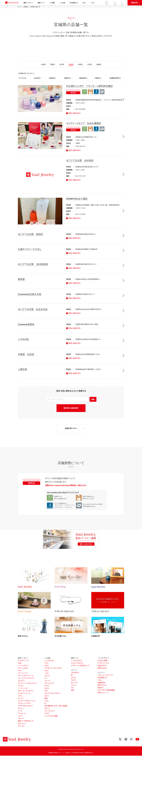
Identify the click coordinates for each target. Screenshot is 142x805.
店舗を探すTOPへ (71, 428)
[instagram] (126, 739)
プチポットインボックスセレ (53, 668)
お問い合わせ (102, 668)
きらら (46, 666)
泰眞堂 (21, 279)
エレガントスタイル (77, 663)
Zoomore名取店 (26, 324)
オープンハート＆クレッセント (27, 683)
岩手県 (61, 64)
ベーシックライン (23, 666)
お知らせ (100, 688)
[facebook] (131, 739)
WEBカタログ (102, 666)
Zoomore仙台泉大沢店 (29, 294)
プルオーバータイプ (24, 703)
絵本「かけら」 (23, 636)
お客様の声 (95, 636)
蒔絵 (46, 698)
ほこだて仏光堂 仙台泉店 (80, 160)
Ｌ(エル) (73, 678)
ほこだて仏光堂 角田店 (30, 234)
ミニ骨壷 (52, 2)
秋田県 (80, 64)
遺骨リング (41, 2)
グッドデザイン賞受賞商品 (106, 690)
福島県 (99, 64)
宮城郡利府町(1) (115, 78)
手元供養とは (74, 2)
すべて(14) (22, 78)
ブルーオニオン (49, 711)
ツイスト (20, 686)
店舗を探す (134, 2)
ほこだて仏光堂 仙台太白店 (33, 309)
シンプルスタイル (76, 660)
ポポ (45, 691)
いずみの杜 (23, 339)
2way (19, 663)
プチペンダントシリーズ (25, 676)
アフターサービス (103, 663)
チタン (20, 671)
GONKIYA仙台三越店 (77, 198)
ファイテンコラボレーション (27, 701)
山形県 (89, 64)
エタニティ (21, 681)
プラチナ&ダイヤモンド (25, 706)
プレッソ (73, 685)
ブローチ (21, 718)
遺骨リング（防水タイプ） (26, 721)
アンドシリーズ (22, 673)
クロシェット (22, 723)
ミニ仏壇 (62, 2)
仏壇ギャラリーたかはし (29, 249)
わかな (46, 688)
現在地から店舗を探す (71, 408)
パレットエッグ (49, 683)
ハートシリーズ (23, 688)
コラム (93, 2)
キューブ (20, 698)
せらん (46, 671)
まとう (46, 696)
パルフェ (47, 676)
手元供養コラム (60, 636)
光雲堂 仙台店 (26, 354)
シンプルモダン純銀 (50, 716)
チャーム (20, 708)
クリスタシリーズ (23, 660)
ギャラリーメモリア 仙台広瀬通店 (83, 123)
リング (20, 716)
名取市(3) (52, 78)
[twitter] (120, 739)
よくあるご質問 (102, 660)
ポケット (47, 708)
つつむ (46, 673)
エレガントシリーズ (24, 693)
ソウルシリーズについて (100, 611)
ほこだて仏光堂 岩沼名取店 (33, 264)
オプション (21, 726)
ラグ (72, 688)
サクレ (46, 663)
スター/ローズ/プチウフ (25, 691)
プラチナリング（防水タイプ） (80, 666)
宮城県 (71, 64)
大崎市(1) (97, 78)
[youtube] (137, 739)
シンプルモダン (49, 660)
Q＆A (84, 2)
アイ (45, 678)
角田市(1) (67, 78)
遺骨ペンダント (28, 2)
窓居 (72, 690)
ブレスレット (22, 713)
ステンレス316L (23, 668)
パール (20, 711)
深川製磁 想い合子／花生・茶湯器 (55, 706)
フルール (47, 681)
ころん (46, 701)
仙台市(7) (37, 78)
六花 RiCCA (75, 672)
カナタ (46, 686)
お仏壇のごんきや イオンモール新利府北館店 (89, 86)
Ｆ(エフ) (73, 680)
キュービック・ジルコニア (26, 678)
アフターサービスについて (64, 611)
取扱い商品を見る (75, 113)
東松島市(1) (83, 78)
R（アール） (74, 683)
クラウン (47, 713)
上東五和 (22, 369)
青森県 (52, 64)
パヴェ (20, 696)
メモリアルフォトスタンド (52, 693)
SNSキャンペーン (103, 693)
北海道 (43, 64)
